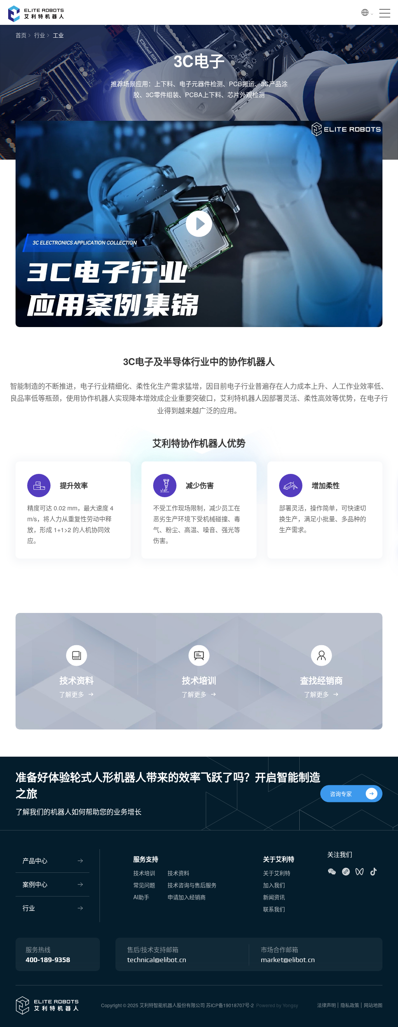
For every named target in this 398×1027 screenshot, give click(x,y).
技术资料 (178, 873)
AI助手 (141, 897)
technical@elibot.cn (156, 960)
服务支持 (145, 859)
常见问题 (144, 885)
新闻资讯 (274, 897)
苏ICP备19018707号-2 (230, 1005)
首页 (21, 35)
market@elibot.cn (288, 960)
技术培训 (144, 873)
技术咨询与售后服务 (192, 885)
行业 (39, 35)
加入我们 (274, 885)
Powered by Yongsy (277, 1005)
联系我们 (274, 909)
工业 (58, 35)
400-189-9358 (48, 960)
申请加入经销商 (187, 897)
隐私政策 (349, 1005)
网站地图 (373, 1005)
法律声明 (326, 1005)
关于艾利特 (278, 859)
